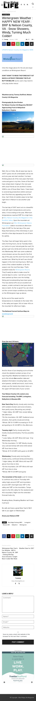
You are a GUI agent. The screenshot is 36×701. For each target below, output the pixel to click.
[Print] (32, 44)
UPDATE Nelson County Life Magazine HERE (17, 50)
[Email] (27, 44)
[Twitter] (24, 4)
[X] (9, 44)
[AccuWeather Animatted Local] (18, 147)
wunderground (7, 314)
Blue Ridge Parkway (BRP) (15, 522)
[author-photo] (18, 571)
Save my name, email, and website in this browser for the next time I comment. (16, 635)
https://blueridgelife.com (18, 581)
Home (4, 11)
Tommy (6, 39)
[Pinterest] (13, 44)
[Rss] (27, 4)
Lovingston (27, 522)
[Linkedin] (22, 44)
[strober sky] (18, 122)
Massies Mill (6, 525)
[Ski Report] (18, 58)
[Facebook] (21, 4)
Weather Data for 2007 (26, 548)
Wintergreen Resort (23, 270)
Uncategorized (11, 11)
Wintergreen (23, 525)
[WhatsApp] (18, 44)
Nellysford (14, 525)
